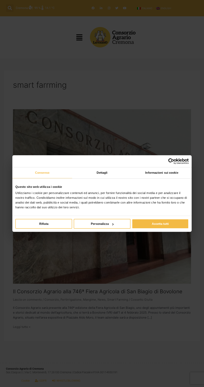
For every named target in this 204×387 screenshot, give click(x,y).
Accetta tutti (160, 223)
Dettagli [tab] (102, 172)
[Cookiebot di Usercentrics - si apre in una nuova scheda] (171, 161)
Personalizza (100, 223)
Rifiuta (43, 223)
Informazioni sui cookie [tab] (161, 172)
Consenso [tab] (42, 172)
